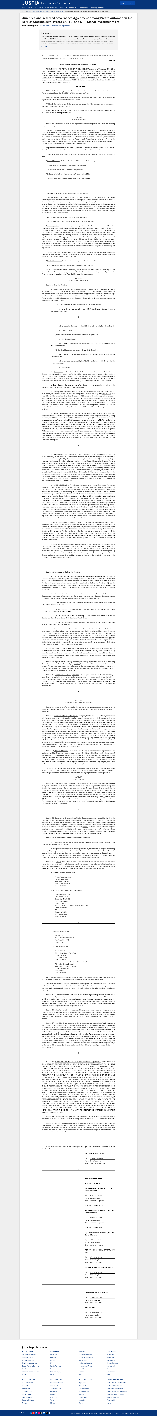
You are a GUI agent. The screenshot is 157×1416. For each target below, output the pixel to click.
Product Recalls (83, 1391)
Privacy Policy (119, 1413)
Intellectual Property (85, 1363)
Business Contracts (38, 11)
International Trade (85, 1366)
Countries (81, 1400)
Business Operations (85, 1357)
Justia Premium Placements (116, 1388)
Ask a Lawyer (38, 8)
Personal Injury (55, 1372)
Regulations (26, 1388)
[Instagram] (39, 1413)
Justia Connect (76, 1413)
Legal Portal (86, 1413)
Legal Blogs (82, 1385)
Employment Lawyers (29, 1363)
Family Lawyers (27, 1369)
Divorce (53, 1360)
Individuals (54, 1351)
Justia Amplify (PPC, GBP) (115, 1394)
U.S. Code (25, 1385)
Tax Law (81, 1372)
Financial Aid (111, 1360)
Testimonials (111, 1400)
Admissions (110, 1357)
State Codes (54, 1385)
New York (53, 1397)
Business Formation (85, 1354)
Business (81, 1351)
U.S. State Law (56, 1380)
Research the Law (51, 8)
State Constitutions (57, 1383)
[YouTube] (33, 1413)
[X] (47, 1413)
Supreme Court (27, 1391)
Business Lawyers (28, 1357)
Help (100, 1413)
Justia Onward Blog (113, 1397)
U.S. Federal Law (28, 1380)
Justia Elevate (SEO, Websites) (117, 1391)
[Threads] (41, 1413)
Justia (24, 11)
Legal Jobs (82, 1383)
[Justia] (30, 3)
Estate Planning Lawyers (30, 1366)
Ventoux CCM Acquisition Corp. (54, 11)
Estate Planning (55, 1366)
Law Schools (63, 8)
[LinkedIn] (31, 1413)
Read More (45, 47)
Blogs (109, 1369)
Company (94, 1413)
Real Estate (82, 1369)
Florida (52, 1394)
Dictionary (110, 1354)
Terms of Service (108, 1413)
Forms (29, 11)
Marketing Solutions (97, 8)
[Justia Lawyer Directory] (49, 1413)
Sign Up (130, 3)
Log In (123, 3)
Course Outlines (112, 1363)
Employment (82, 1360)
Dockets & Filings (28, 1400)
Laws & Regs (73, 8)
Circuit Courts (27, 1394)
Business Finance (44, 26)
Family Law (54, 1369)
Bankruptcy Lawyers (29, 1354)
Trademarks (82, 1397)
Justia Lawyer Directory (114, 1385)
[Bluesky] (44, 1413)
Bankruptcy (54, 1354)
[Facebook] (36, 1413)
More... (24, 1375)
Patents (81, 1394)
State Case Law (55, 1388)
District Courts (27, 1397)
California (53, 1391)
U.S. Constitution (28, 1383)
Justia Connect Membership (116, 1383)
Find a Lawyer (27, 8)
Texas (52, 1400)
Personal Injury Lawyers (30, 1372)
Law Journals (111, 1366)
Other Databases (85, 1380)
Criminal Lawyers (28, 1360)
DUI (51, 1363)
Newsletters (84, 8)
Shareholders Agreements (61, 26)
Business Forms (83, 1388)
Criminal (53, 1357)
